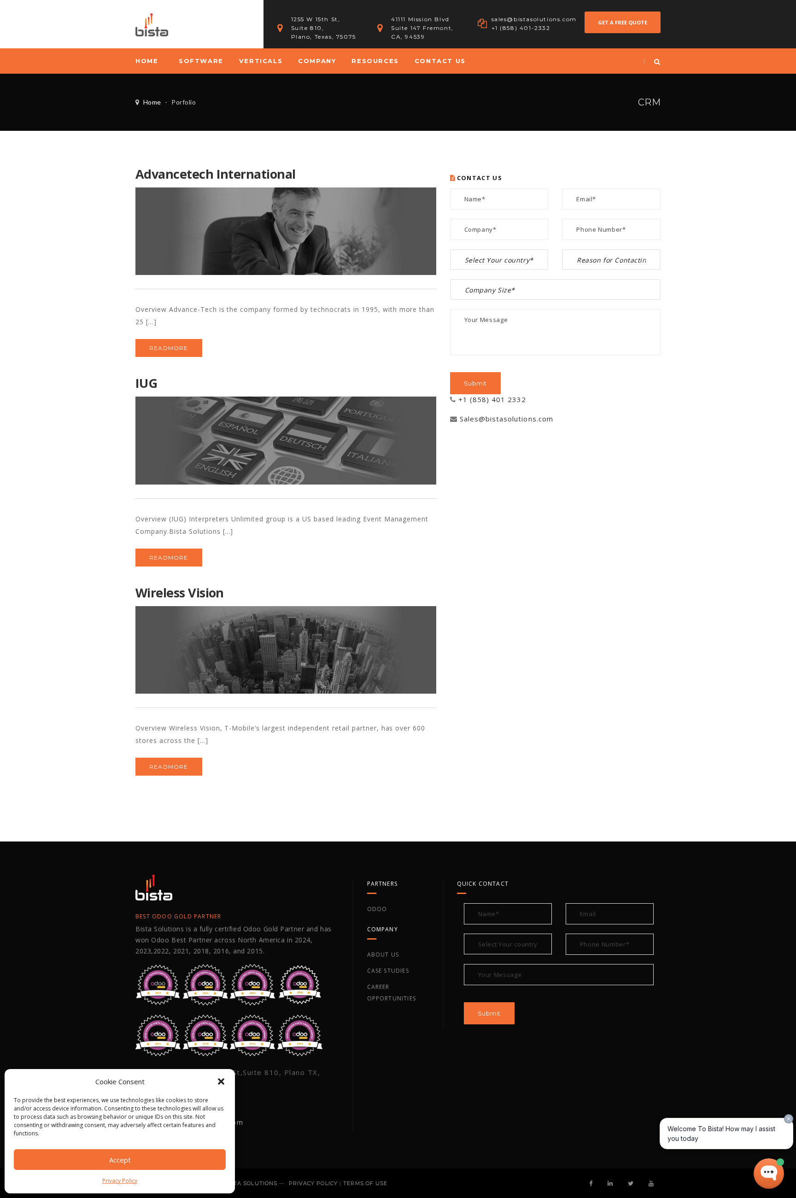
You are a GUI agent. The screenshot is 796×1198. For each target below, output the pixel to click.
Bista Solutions (250, 1183)
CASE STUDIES (388, 971)
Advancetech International (215, 173)
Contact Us (440, 60)
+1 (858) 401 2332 (492, 399)
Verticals (260, 60)
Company (317, 60)
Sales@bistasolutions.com (506, 418)
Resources (374, 60)
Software (201, 60)
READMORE (168, 348)
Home (146, 60)
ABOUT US (383, 954)
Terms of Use (365, 1183)
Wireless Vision (179, 592)
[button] (221, 1081)
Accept (120, 1159)
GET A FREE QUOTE (622, 22)
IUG (146, 383)
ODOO (377, 909)
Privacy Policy (119, 1181)
